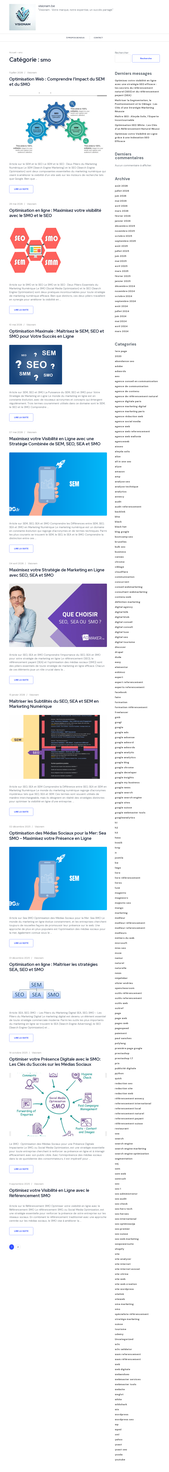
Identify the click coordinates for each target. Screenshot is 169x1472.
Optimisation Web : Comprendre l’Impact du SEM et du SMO (57, 81)
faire (118, 697)
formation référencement (131, 707)
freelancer (121, 712)
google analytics (125, 757)
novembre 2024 (125, 291)
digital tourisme (125, 642)
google (119, 727)
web (117, 1364)
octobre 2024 (123, 296)
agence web (122, 426)
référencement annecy (129, 1098)
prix (117, 1063)
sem (117, 1168)
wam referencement (128, 1354)
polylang (120, 1043)
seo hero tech (123, 1208)
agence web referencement (132, 431)
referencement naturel (129, 1113)
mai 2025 (120, 261)
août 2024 (121, 306)
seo (117, 1183)
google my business (127, 782)
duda (118, 657)
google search (124, 792)
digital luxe (122, 632)
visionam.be (46, 6)
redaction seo (123, 1083)
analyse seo (122, 481)
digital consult (124, 627)
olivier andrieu (124, 983)
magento (120, 892)
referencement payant (129, 1118)
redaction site (124, 1088)
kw (116, 862)
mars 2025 (121, 271)
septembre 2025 (125, 241)
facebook (121, 692)
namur (119, 958)
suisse (119, 1324)
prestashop (122, 1053)
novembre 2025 (125, 231)
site (117, 1254)
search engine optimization (132, 1153)
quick (118, 1078)
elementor (121, 667)
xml (117, 1434)
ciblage (119, 566)
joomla (119, 857)
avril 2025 (121, 266)
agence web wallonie (128, 436)
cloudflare (121, 571)
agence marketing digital (130, 406)
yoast (118, 1444)
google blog (122, 762)
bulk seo (120, 546)
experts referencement (130, 687)
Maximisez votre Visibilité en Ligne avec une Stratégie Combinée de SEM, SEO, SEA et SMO (54, 441)
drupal (119, 652)
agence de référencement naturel (136, 396)
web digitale (122, 1369)
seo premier (122, 1228)
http (117, 847)
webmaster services (128, 1379)
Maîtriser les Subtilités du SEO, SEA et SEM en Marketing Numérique (54, 703)
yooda (119, 1454)
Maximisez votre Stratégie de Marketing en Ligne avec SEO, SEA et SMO (56, 572)
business (120, 551)
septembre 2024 (125, 301)
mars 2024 (122, 331)
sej (116, 1163)
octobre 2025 (123, 236)
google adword (124, 742)
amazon (120, 471)
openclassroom (124, 988)
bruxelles (121, 541)
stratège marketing (127, 1319)
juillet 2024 (122, 311)
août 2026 (121, 185)
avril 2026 (121, 205)
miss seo (120, 948)
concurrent (122, 581)
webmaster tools (125, 1384)
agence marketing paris (130, 411)
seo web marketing (127, 1239)
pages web (121, 1023)
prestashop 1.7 (124, 1058)
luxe (117, 887)
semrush (120, 1178)
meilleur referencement (130, 928)
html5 (118, 842)
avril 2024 (121, 326)
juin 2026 (120, 195)
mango (119, 907)
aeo (117, 376)
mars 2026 (122, 210)
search (119, 1138)
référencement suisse (129, 1123)
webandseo (122, 1374)
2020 (118, 356)
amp (117, 476)
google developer (126, 772)
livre (117, 872)
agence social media (128, 421)
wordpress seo (124, 1419)
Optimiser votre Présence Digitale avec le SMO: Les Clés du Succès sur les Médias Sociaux (55, 1061)
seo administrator (126, 1193)
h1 (116, 822)
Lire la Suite (21, 189)
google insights (124, 777)
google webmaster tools (130, 812)
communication (124, 576)
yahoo (119, 1439)
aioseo (119, 446)
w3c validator (123, 1349)
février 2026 (123, 216)
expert (119, 677)
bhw (117, 516)
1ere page (121, 351)
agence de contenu (127, 391)
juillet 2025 (122, 251)
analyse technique (126, 486)
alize (118, 456)
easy (118, 662)
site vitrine (121, 1274)
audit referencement (128, 506)
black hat (121, 526)
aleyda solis (122, 451)
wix (117, 1409)
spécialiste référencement (132, 1314)
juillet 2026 (122, 190)
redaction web (124, 1093)
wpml (118, 1429)
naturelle (120, 968)
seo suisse (121, 1233)
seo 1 (118, 1188)
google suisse (123, 807)
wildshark (121, 1404)
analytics (121, 491)
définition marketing (127, 602)
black (118, 521)
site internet (123, 1264)
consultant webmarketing (131, 592)
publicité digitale (125, 1068)
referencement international (133, 1103)
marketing (121, 913)
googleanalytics (125, 817)
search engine (124, 1143)
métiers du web (124, 938)
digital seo (121, 637)
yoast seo (121, 1449)
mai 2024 (121, 321)
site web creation (126, 1284)
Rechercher (122, 52)
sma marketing (124, 1304)
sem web (120, 1173)
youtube (120, 1459)
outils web (121, 1003)
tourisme (120, 1329)
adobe (119, 366)
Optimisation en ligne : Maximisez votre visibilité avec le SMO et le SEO (55, 212)
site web (120, 1279)
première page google (128, 1048)
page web (121, 1018)
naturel (119, 963)
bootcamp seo (124, 536)
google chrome (124, 767)
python (119, 1073)
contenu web (123, 597)
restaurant (122, 1128)
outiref (119, 1008)
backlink (120, 511)
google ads (122, 732)
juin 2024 (120, 316)
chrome (120, 561)
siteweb (120, 1299)
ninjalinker (121, 978)
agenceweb (122, 441)
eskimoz (120, 672)
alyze (118, 466)
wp (117, 1424)
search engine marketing (130, 1148)
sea (117, 1133)
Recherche (146, 58)
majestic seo (123, 902)
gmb (117, 717)
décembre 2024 (125, 286)
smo (117, 1309)
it (116, 852)
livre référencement (127, 877)
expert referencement (129, 682)
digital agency (124, 607)
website (120, 1389)
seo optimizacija (125, 1223)
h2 (116, 827)
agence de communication (131, 386)
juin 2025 (120, 256)
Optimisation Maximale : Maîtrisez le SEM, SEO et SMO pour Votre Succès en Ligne (56, 333)
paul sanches (123, 1038)
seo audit (121, 1198)
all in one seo (123, 461)
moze (118, 953)
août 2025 (121, 246)
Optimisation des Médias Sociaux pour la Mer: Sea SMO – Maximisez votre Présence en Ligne (57, 835)
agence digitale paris (128, 401)
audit (118, 501)
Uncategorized (124, 1339)
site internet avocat (127, 1269)
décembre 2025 (125, 226)
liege (118, 867)
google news (123, 787)
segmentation (124, 1158)
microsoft (121, 943)
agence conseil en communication (136, 381)
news (118, 973)
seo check (121, 1203)
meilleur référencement (130, 923)
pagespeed (122, 1028)
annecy (119, 496)
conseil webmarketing (129, 587)
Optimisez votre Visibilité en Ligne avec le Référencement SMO (49, 1192)
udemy (119, 1334)
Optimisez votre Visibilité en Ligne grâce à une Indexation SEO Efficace (136, 137)
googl (118, 722)
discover (120, 647)
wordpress (121, 1414)
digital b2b (121, 612)
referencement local (128, 1108)
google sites (122, 802)
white (118, 1399)
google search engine (128, 797)
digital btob (122, 617)
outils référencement (128, 993)
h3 (116, 832)
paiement (121, 1033)
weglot (119, 1394)
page (118, 1013)
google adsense (125, 737)
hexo (118, 837)
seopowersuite (124, 1244)
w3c (117, 1344)
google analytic (124, 752)
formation (121, 702)
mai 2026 (121, 200)
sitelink (119, 1294)
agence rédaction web (129, 416)
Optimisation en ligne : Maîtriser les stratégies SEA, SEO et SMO (53, 966)
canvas (119, 556)
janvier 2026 (123, 221)
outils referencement (128, 998)
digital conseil (124, 622)
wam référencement (128, 1359)
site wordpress (124, 1289)
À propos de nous (75, 37)
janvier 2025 (123, 281)
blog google (122, 531)
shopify (119, 1249)
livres (118, 882)
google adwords (125, 747)
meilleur (120, 918)
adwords (120, 371)
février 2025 (123, 276)
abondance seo (124, 361)
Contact (98, 37)
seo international (126, 1218)
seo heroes (122, 1213)
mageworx (121, 897)
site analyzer (123, 1259)
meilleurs (121, 933)
